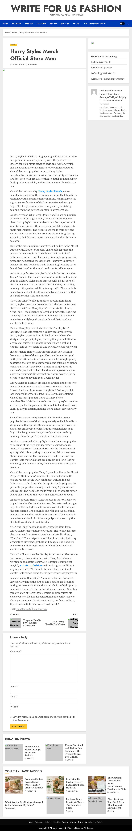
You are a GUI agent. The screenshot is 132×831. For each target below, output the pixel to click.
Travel (76, 23)
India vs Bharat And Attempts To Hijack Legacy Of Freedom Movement (113, 97)
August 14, (31, 791)
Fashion (29, 23)
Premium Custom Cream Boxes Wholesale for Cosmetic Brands (14, 785)
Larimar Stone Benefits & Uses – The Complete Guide (55, 805)
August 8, (11, 808)
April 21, (70, 760)
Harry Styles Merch (40, 609)
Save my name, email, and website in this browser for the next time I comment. (44, 718)
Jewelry (65, 23)
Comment (15, 651)
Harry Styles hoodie (24, 609)
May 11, (24, 65)
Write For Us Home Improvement (107, 78)
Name (14, 686)
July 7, (112, 811)
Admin (15, 65)
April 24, (30, 759)
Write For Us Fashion (66, 8)
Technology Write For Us (103, 73)
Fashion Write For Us (101, 62)
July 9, (70, 811)
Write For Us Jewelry (101, 67)
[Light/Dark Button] (122, 23)
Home (5, 23)
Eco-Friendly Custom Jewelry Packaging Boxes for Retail (55, 785)
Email (14, 696)
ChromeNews (74, 827)
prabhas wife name (109, 90)
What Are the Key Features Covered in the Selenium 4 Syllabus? (24, 803)
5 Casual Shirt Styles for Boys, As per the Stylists (14, 752)
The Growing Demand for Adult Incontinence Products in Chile (97, 785)
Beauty (53, 23)
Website (14, 706)
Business (16, 23)
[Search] (127, 23)
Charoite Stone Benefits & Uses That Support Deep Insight (97, 805)
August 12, (73, 791)
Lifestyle (41, 23)
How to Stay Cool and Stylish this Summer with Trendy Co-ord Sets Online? (54, 752)
